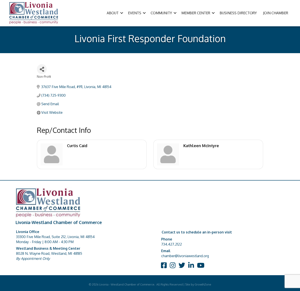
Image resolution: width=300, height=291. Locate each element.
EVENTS (134, 13)
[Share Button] (42, 69)
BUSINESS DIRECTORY (238, 13)
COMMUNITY (161, 13)
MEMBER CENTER (195, 13)
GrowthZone (203, 284)
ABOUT (113, 13)
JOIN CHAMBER (275, 13)
